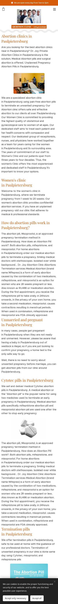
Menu (54, 9)
